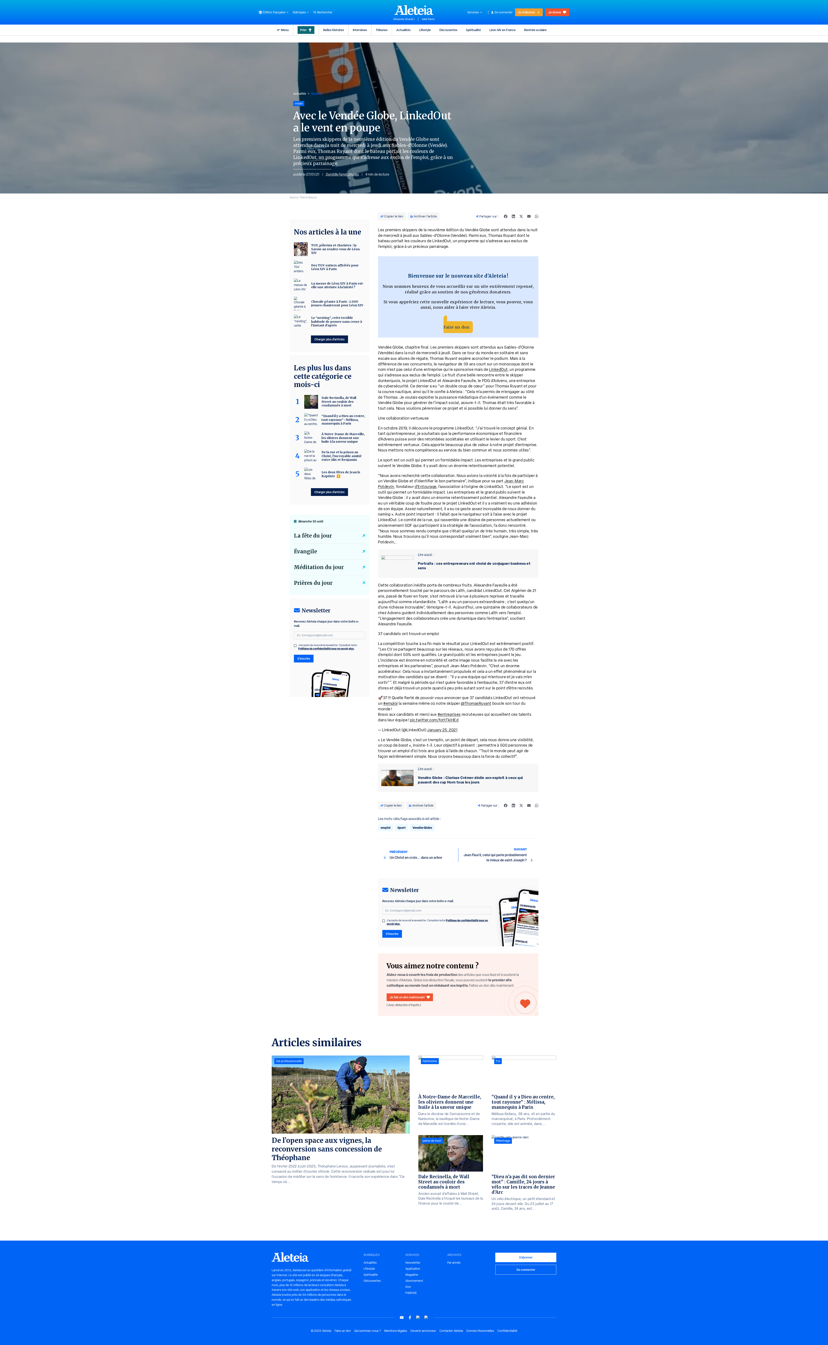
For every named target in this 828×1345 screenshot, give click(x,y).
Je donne (554, 12)
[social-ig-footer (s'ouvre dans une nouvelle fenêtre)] (426, 1317)
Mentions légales (395, 1331)
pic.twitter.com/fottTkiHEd (434, 719)
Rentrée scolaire (535, 30)
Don (408, 1287)
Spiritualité (473, 30)
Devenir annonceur (423, 1331)
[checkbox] (383, 921)
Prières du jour (313, 583)
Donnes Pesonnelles (480, 1331)
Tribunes (381, 30)
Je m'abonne (526, 12)
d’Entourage (425, 486)
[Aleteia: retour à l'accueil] (414, 9)
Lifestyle (425, 30)
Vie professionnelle (289, 1061)
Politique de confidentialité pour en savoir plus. (326, 648)
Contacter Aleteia (451, 1331)
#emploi (390, 703)
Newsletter (412, 1263)
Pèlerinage (503, 1141)
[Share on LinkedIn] (513, 216)
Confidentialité (507, 1331)
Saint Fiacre (428, 19)
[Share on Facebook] (505, 216)
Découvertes (448, 30)
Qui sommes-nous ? (367, 1331)
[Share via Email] (529, 216)
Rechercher (324, 12)
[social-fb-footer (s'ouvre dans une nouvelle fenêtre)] (410, 1317)
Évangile (305, 551)
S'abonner (526, 1257)
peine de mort (432, 1141)
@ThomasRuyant (476, 703)
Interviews (360, 30)
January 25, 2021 (442, 729)
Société (316, 93)
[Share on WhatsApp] (536, 216)
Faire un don (456, 327)
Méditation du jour (319, 567)
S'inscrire (392, 934)
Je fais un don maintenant (407, 997)
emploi (385, 828)
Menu (285, 30)
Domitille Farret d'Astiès (342, 174)
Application (412, 1269)
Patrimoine (430, 1061)
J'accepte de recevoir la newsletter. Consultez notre (437, 922)
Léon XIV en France (502, 30)
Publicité (411, 1293)
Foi (498, 1061)
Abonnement (414, 1281)
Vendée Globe (422, 828)
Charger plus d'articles (329, 339)
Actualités (403, 30)
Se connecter (503, 12)
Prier (303, 30)
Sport (401, 828)
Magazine (411, 1275)
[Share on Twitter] (521, 216)
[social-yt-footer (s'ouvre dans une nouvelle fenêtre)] (402, 1317)
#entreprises (449, 714)
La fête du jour (313, 535)
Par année (454, 1263)
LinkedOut (498, 369)
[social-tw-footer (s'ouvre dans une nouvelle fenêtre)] (418, 1317)
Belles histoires (333, 30)
